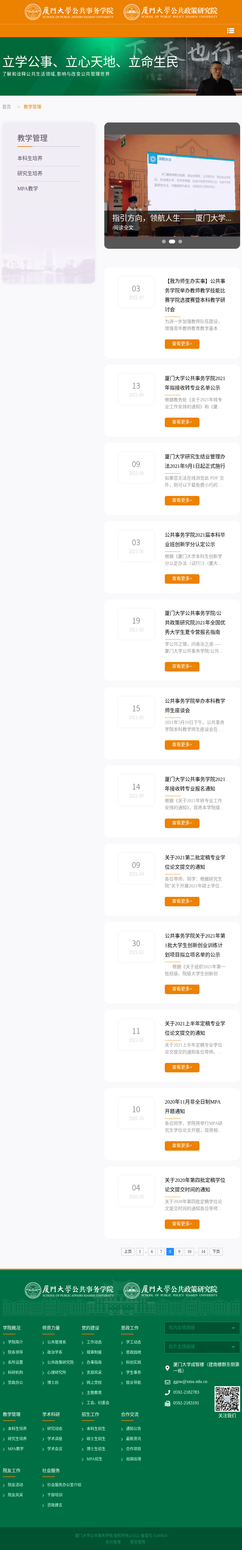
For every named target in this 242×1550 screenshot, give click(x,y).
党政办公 (15, 1383)
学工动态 (133, 1342)
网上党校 (94, 1383)
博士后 (53, 1383)
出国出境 (133, 1459)
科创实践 (133, 1363)
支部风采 (94, 1373)
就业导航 (133, 1383)
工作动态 (94, 1342)
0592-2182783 (186, 1392)
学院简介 (15, 1342)
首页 (6, 107)
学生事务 (133, 1373)
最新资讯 (133, 1439)
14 (203, 1251)
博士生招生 (96, 1449)
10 (189, 1251)
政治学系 (54, 1352)
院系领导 (15, 1352)
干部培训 (54, 1495)
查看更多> (182, 344)
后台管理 (114, 1542)
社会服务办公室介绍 (64, 1485)
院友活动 (15, 1485)
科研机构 (15, 1373)
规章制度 (94, 1352)
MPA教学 (27, 189)
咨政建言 (54, 1505)
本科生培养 (30, 158)
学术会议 (54, 1449)
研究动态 (54, 1429)
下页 (216, 1251)
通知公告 (133, 1429)
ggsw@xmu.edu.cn (190, 1382)
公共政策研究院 (60, 1363)
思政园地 (133, 1352)
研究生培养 (30, 173)
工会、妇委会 (98, 1403)
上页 (128, 1251)
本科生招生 (96, 1429)
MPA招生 (94, 1459)
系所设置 (15, 1363)
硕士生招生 (96, 1439)
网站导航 (230, 30)
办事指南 (94, 1363)
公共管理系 (56, 1342)
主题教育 (94, 1393)
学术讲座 (54, 1439)
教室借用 (137, 1542)
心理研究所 (56, 1373)
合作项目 (133, 1449)
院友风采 (15, 1495)
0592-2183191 (186, 1403)
